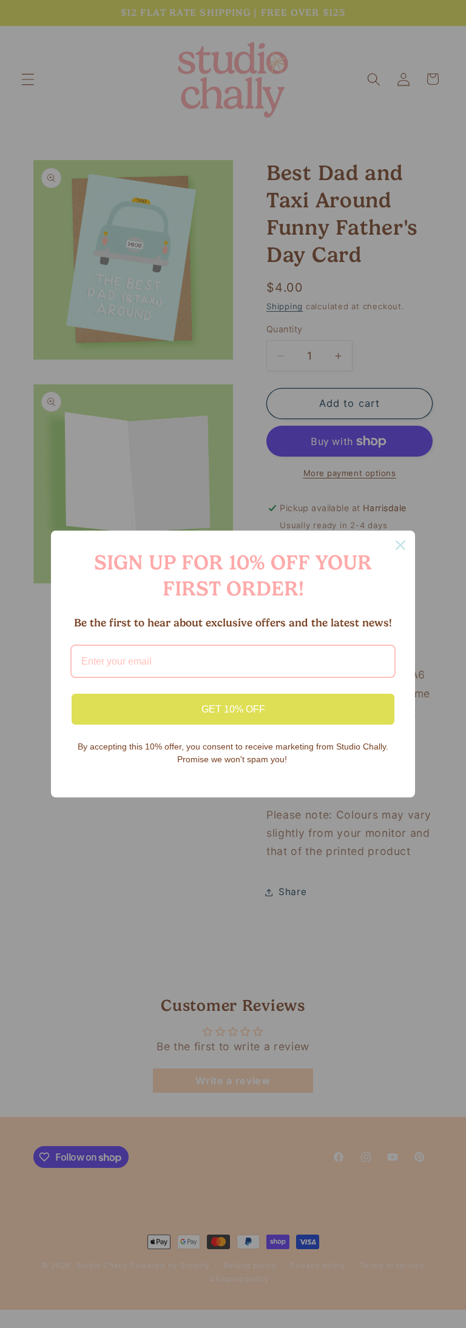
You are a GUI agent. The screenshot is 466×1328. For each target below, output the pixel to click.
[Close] (400, 545)
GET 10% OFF (233, 709)
